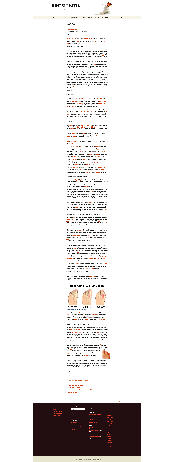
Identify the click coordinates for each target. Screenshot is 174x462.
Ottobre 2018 (110, 419)
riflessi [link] (78, 263)
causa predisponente (58, 401)
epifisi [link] (77, 126)
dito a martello (97, 373)
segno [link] (92, 268)
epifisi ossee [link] (75, 101)
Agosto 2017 (109, 425)
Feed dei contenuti (57, 411)
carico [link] (97, 247)
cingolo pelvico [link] (86, 256)
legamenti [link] (97, 258)
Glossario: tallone (73, 383)
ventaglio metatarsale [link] (102, 243)
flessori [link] (78, 251)
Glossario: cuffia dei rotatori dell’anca (78, 380)
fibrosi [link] (68, 114)
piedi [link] (71, 329)
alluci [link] (75, 248)
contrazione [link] (76, 141)
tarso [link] (91, 191)
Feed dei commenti (57, 413)
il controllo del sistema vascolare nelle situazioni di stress (94, 429)
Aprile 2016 (109, 442)
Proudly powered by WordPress (94, 459)
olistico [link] (68, 353)
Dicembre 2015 (110, 451)
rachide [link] (99, 220)
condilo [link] (71, 100)
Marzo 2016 (109, 444)
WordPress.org (56, 415)
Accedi (54, 409)
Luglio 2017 (109, 427)
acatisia (73, 424)
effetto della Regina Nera (76, 426)
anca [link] (104, 258)
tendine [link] (86, 161)
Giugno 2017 (109, 430)
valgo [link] (95, 314)
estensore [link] (75, 167)
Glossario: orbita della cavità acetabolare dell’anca (82, 390)
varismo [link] (76, 319)
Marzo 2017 (109, 436)
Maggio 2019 (110, 417)
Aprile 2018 (109, 423)
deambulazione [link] (70, 219)
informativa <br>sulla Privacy (79, 459)
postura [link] (90, 235)
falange (68, 373)
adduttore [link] (75, 146)
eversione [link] (84, 237)
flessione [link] (100, 103)
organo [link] (68, 220)
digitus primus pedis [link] (87, 38)
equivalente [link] (79, 329)
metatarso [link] (97, 41)
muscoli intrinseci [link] (85, 125)
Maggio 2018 (110, 421)
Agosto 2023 (109, 413)
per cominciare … (64, 17)
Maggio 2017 (110, 432)
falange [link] (77, 41)
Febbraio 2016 (110, 446)
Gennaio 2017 (110, 440)
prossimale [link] (75, 109)
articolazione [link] (99, 40)
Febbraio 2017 (110, 438)
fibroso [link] (105, 101)
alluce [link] (94, 64)
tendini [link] (72, 128)
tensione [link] (90, 258)
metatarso (82, 373)
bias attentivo (74, 422)
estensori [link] (81, 169)
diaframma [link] (97, 230)
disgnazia (73, 428)
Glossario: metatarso (74, 387)
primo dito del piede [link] (72, 38)
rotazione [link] (88, 172)
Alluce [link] (71, 348)
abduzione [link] (91, 111)
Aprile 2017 (109, 434)
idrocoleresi (74, 431)
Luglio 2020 (109, 415)
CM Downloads (55, 17)
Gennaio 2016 (110, 449)
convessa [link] (105, 100)
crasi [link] (103, 54)
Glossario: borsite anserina (76, 385)
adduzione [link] (85, 111)
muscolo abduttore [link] (73, 140)
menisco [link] (101, 101)
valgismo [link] (84, 312)
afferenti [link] (76, 179)
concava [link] (92, 100)
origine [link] (97, 146)
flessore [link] (74, 133)
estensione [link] (73, 113)
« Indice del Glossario (71, 29)
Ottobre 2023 (110, 411)
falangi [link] (88, 40)
